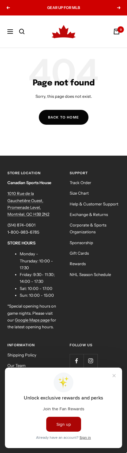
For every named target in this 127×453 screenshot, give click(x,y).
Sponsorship (81, 242)
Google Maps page (32, 319)
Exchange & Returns (89, 214)
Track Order (80, 182)
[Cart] (116, 31)
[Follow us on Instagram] (90, 361)
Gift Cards (79, 253)
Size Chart (79, 193)
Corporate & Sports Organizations (88, 228)
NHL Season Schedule (90, 274)
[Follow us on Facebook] (77, 361)
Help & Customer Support (94, 203)
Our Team (16, 365)
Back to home (63, 117)
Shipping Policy (21, 354)
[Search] (22, 31)
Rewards (78, 263)
